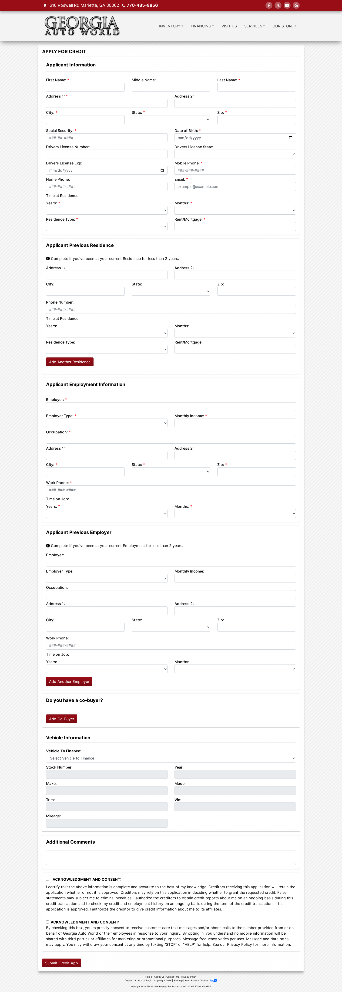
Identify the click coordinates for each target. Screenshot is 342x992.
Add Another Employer (69, 681)
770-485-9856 (142, 5)
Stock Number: (59, 767)
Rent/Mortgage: (188, 219)
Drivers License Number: (68, 146)
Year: (179, 767)
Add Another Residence (70, 362)
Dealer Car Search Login (138, 980)
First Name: (56, 80)
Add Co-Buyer (61, 719)
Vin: (177, 799)
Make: (51, 783)
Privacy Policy (239, 944)
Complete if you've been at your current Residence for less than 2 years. (114, 258)
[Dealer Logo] (81, 26)
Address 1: (55, 96)
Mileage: (53, 816)
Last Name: (227, 80)
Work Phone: (57, 482)
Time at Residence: (63, 195)
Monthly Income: (189, 415)
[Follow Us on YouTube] (287, 5)
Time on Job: (57, 499)
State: (137, 112)
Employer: (55, 399)
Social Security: (60, 130)
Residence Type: (60, 219)
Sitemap (178, 980)
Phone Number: (60, 302)
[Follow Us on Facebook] (268, 5)
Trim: (50, 799)
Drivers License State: (193, 146)
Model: (180, 783)
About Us (159, 976)
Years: (51, 203)
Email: (179, 179)
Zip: (220, 112)
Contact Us (172, 976)
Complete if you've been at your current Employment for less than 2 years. (116, 545)
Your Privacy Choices (197, 980)
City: (50, 112)
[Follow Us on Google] (296, 5)
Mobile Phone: (187, 163)
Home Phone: (58, 179)
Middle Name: (144, 80)
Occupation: (57, 432)
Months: (181, 203)
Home (148, 976)
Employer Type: (60, 415)
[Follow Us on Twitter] (278, 5)
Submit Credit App (61, 963)
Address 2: (184, 96)
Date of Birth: (186, 130)
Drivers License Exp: (64, 163)
